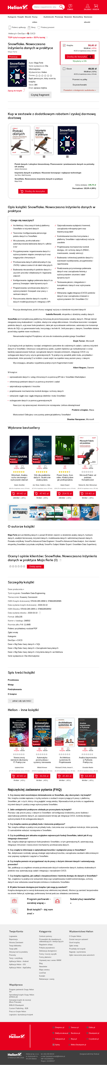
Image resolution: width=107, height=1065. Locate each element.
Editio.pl (92, 1027)
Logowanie (13, 936)
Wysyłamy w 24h (80, 61)
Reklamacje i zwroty (46, 979)
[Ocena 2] (39, 75)
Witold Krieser (42, 767)
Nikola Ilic (82, 485)
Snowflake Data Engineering (33, 593)
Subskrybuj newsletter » (82, 901)
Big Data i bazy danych (24, 644)
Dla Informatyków (31, 656)
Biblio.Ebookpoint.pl (78, 1045)
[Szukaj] (61, 7)
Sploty (57, 1045)
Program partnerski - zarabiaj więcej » (39, 901)
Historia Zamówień (16, 943)
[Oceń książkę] (42, 75)
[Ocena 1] (36, 75)
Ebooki (28, 17)
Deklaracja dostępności (48, 951)
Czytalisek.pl (94, 1039)
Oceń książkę (74, 943)
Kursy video (34, 19)
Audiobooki (48, 17)
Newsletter (43, 967)
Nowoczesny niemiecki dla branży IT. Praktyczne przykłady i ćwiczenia (19, 761)
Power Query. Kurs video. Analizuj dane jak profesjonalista (65, 477)
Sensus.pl (75, 1027)
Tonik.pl (96, 1054)
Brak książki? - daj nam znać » (40, 911)
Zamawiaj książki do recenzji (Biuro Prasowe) (20, 1001)
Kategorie (12, 17)
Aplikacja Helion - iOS (17, 964)
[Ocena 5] (48, 75)
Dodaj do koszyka (35, 191)
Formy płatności (45, 957)
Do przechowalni (80, 85)
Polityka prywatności (47, 948)
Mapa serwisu (44, 970)
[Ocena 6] (51, 75)
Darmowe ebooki (88, 19)
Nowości (68, 17)
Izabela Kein (19, 767)
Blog (41, 963)
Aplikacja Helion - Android (18, 961)
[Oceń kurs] (17, 566)
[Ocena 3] (42, 75)
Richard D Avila (60, 767)
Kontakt (42, 976)
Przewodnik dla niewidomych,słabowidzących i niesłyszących (51, 940)
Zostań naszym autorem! (78, 939)
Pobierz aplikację (19, 27)
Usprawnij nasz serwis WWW (50, 960)
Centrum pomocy (45, 936)
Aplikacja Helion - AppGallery (20, 968)
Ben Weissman (91, 485)
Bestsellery (78, 17)
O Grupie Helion (75, 936)
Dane (10, 644)
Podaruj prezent (47, 27)
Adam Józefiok (19, 485)
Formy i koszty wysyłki (48, 954)
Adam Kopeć (65, 485)
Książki (20, 17)
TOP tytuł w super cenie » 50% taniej (26, 37)
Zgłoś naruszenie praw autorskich (81, 955)
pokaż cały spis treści (22, 701)
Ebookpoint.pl (94, 1033)
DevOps (11, 640)
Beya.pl (74, 1039)
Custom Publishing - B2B (18, 1008)
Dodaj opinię (35, 566)
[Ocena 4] (45, 75)
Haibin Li (43, 485)
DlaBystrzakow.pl (61, 1033)
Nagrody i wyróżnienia (77, 952)
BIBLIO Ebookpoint (16, 1005)
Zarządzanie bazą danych (47, 648)
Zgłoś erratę (13, 632)
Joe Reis (18, 175)
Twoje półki (13, 949)
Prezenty (12, 955)
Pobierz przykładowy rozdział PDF (22, 628)
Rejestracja (13, 939)
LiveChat (42, 973)
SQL (38, 644)
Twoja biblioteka (15, 946)
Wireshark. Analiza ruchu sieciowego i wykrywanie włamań (19, 477)
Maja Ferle (38, 63)
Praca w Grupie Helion (17, 1011)
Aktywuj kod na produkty (18, 952)
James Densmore (21, 169)
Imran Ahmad (72, 767)
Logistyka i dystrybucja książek (21, 1015)
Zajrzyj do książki (15, 91)
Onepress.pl (59, 1027)
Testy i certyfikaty (16, 958)
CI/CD (19, 640)
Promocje (59, 17)
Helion (44, 72)
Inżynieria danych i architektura (49, 652)
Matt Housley (26, 175)
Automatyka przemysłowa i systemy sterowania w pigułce (42, 761)
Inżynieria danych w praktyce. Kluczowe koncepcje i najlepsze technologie (48, 173)
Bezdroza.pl (75, 1033)
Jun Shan (36, 485)
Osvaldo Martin (87, 767)
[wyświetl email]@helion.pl (55, 1056)
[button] (97, 449)
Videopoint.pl (60, 1039)
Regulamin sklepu (46, 945)
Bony (33, 27)
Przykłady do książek (77, 949)
